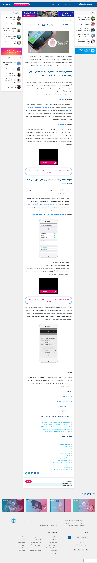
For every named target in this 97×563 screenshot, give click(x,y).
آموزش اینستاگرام (53, 545)
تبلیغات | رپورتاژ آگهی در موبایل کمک (63, 4)
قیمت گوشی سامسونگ (65, 444)
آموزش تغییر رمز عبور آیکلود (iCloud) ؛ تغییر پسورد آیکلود (57, 431)
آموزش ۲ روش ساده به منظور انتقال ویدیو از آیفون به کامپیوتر (56, 429)
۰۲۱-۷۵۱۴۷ (52, 523)
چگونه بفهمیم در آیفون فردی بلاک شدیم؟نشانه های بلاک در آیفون (55, 422)
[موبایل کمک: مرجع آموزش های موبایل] (85, 4)
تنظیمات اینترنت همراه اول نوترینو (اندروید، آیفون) (13, 509)
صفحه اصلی (74, 4)
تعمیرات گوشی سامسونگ (35, 550)
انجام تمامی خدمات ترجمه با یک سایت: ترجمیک (9, 24)
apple (63, 412)
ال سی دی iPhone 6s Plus (65, 407)
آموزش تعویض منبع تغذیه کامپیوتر (10, 18)
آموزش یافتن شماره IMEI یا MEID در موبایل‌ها (60, 509)
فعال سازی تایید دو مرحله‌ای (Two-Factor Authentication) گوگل (55, 427)
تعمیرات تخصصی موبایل (14, 58)
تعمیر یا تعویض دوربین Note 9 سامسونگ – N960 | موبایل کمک (9, 63)
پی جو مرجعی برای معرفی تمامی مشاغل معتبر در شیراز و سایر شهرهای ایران (9, 30)
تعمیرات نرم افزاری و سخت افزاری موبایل (58, 21)
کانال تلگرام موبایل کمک (84, 50)
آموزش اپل (85, 1)
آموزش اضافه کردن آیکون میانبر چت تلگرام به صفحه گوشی (83, 35)
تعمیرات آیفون (60, 124)
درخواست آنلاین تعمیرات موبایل (21, 5)
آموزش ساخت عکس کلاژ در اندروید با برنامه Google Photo (83, 29)
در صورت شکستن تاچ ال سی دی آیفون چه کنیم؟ (9, 74)
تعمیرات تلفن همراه (65, 456)
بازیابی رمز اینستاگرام (85, 24)
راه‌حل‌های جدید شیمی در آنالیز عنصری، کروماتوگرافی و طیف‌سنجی (9, 36)
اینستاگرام (71, 1)
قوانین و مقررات (21, 542)
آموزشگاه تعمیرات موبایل (51, 548)
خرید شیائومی (67, 465)
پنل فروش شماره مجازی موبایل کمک (62, 469)
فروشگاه (23, 537)
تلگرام (75, 1)
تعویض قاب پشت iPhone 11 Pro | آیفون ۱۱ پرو (9, 86)
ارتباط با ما (22, 540)
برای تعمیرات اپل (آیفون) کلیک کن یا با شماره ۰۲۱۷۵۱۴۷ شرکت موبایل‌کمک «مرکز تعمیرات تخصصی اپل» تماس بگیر (48, 171)
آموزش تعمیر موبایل (52, 542)
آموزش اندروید (79, 1)
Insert (81, 562)
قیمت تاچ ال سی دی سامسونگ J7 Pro (61, 463)
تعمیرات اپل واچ (53, 553)
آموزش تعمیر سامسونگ (35, 545)
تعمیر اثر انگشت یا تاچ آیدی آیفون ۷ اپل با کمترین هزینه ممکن (48, 214)
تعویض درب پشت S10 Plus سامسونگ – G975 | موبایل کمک (10, 80)
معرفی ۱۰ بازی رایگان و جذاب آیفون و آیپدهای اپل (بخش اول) (56, 425)
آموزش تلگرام (22, 545)
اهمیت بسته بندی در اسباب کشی (10, 42)
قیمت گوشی (67, 442)
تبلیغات (63, 1)
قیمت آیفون (67, 447)
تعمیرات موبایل (66, 451)
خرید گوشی (67, 449)
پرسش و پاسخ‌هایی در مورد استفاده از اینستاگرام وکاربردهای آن (83, 41)
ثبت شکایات (54, 540)
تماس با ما (53, 4)
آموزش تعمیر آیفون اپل (36, 542)
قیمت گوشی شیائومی (65, 453)
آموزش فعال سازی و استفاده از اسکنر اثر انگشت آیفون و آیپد (43, 204)
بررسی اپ (66, 1)
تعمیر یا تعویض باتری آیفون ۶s (9, 69)
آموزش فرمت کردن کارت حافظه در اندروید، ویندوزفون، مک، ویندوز (37, 509)
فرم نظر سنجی (22, 548)
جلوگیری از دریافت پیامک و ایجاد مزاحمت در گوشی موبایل (84, 509)
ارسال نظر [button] (28, 481)
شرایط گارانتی (38, 537)
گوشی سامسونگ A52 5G (64, 460)
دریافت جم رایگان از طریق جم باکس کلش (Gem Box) (84, 18)
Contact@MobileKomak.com (47, 525)
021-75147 (7, 4)
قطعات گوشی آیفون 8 (66, 397)
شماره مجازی (67, 467)
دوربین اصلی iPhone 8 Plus (64, 402)
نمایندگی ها (54, 537)
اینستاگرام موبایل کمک (10, 51)
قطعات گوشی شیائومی (65, 458)
